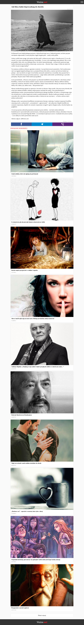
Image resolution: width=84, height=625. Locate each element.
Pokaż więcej (42, 615)
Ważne (42, 2)
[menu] (82, 2)
